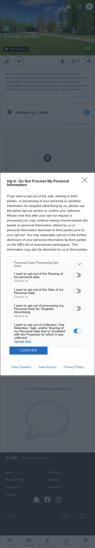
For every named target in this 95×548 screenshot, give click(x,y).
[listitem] (47, 264)
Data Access (47, 367)
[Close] (86, 181)
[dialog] (47, 274)
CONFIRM (28, 350)
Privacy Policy (74, 367)
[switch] (77, 275)
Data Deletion (21, 367)
